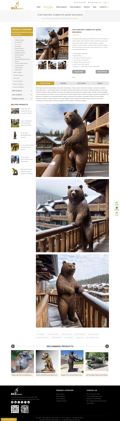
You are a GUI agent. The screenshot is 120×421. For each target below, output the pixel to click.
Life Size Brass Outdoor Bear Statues (97, 375)
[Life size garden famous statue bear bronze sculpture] (15, 147)
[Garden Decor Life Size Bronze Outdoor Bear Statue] (72, 361)
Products (48, 18)
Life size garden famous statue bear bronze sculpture (27, 147)
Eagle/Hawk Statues (20, 52)
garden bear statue (66, 334)
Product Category (22, 30)
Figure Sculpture (17, 72)
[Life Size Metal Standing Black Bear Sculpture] (15, 135)
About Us (87, 7)
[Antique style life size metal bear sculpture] (22, 361)
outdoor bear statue (80, 334)
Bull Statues (18, 46)
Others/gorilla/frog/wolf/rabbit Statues (22, 60)
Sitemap (77, 419)
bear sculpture (41, 334)
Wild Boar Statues (19, 40)
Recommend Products (60, 346)
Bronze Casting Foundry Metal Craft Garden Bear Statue (47, 375)
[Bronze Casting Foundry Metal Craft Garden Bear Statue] (47, 361)
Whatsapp (117, 209)
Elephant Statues (19, 48)
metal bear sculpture (53, 334)
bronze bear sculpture (42, 337)
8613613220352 (96, 398)
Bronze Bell (16, 78)
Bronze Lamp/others (18, 87)
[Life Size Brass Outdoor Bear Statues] (96, 361)
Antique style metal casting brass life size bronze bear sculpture (26, 111)
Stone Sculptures (75, 7)
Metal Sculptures (61, 7)
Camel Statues (19, 67)
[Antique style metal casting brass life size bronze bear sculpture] (15, 111)
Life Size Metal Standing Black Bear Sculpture (26, 135)
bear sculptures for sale (92, 337)
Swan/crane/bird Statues (21, 63)
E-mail (116, 215)
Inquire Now (79, 72)
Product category (65, 390)
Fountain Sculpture (18, 75)
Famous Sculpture (18, 81)
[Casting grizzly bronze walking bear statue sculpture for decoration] (15, 172)
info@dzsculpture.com (95, 2)
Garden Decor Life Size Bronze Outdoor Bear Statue (72, 375)
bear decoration (69, 337)
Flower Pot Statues (18, 84)
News (94, 7)
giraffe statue (18, 69)
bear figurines (79, 337)
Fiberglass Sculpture (18, 98)
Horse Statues (18, 42)
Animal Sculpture (65, 18)
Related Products (19, 104)
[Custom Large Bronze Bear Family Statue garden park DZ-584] (15, 123)
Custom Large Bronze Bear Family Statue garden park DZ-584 (26, 123)
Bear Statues (74, 18)
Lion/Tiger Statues (19, 50)
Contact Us (103, 7)
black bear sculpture (93, 334)
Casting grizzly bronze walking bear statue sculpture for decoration (27, 171)
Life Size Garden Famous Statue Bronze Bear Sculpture (26, 159)
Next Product (102, 72)
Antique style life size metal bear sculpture (22, 375)
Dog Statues (18, 57)
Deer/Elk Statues (19, 55)
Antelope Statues (19, 65)
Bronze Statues (48, 7)
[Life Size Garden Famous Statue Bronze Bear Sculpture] (15, 159)
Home (38, 7)
